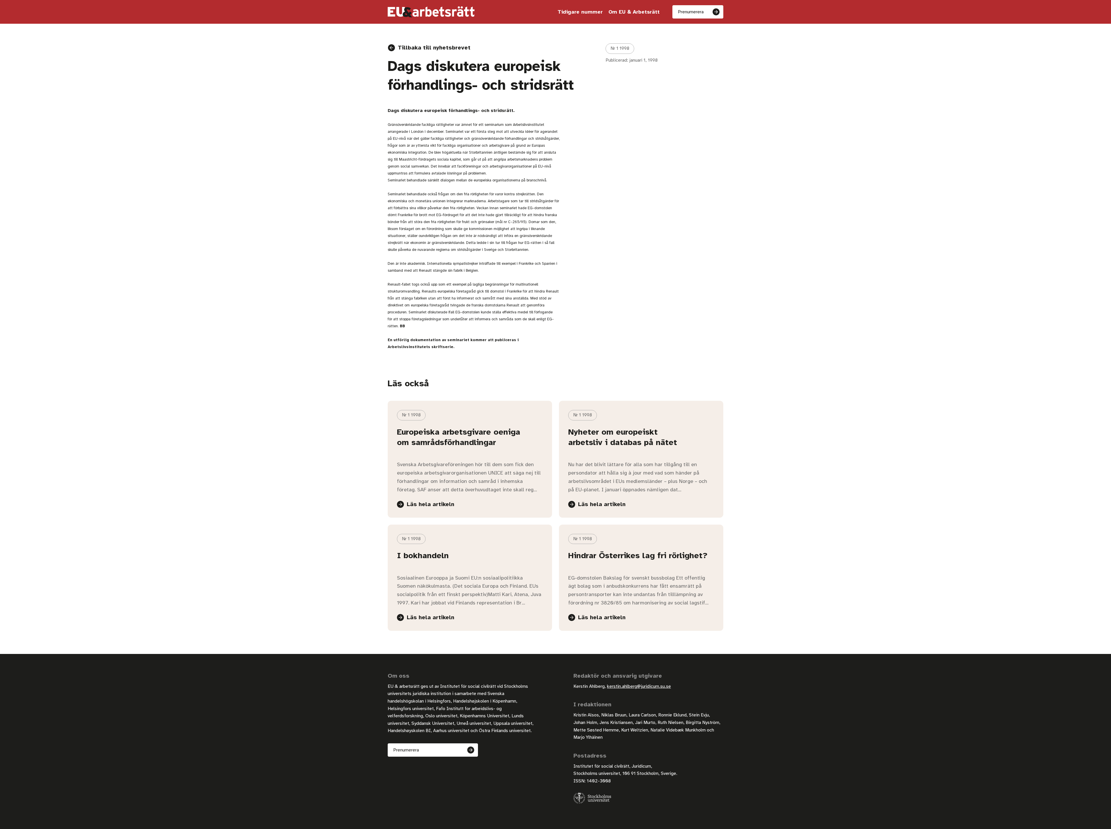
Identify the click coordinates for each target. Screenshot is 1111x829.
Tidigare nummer (580, 12)
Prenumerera (691, 12)
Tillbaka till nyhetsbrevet (434, 47)
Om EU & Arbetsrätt (634, 12)
